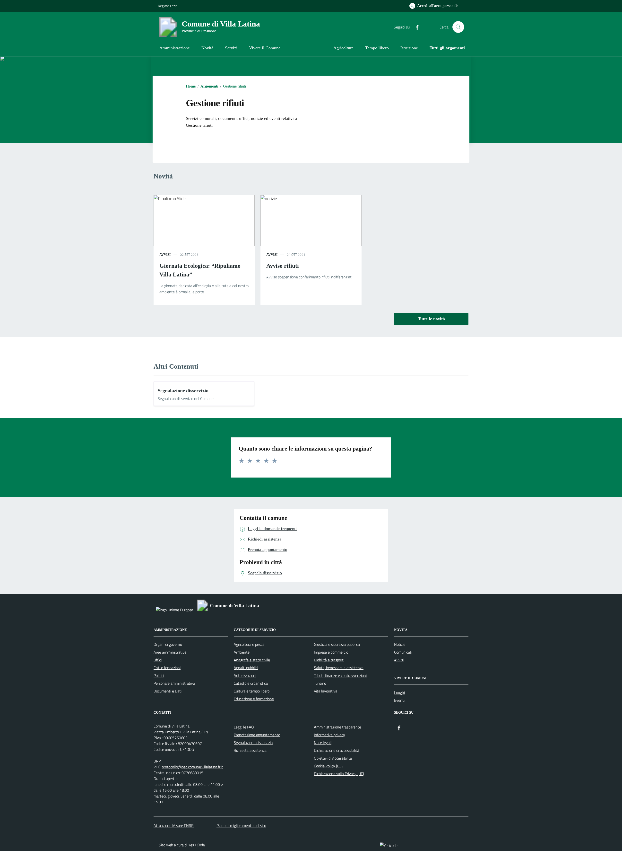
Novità (207, 47)
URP (157, 761)
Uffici (158, 660)
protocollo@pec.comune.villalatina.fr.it (192, 767)
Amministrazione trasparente (337, 727)
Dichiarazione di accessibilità (336, 750)
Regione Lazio (167, 5)
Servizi (231, 47)
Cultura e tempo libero (251, 691)
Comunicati (403, 652)
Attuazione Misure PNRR (174, 825)
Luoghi (399, 692)
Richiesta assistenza (250, 750)
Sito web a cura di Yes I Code (182, 845)
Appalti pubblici (246, 668)
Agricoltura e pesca (249, 644)
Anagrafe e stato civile (252, 660)
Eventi (399, 700)
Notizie (399, 644)
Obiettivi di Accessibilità (333, 758)
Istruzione (409, 47)
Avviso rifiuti (282, 266)
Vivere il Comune (264, 47)
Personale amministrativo (174, 683)
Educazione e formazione (254, 699)
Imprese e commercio (331, 652)
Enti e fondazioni (167, 668)
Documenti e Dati (167, 691)
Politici (159, 675)
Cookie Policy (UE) (328, 766)
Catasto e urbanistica (251, 683)
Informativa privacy (329, 735)
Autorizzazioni (245, 675)
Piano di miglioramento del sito (241, 825)
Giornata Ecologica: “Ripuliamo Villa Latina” (200, 270)
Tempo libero (377, 47)
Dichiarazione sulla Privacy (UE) (339, 774)
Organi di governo (168, 644)
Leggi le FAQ (244, 727)
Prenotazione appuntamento (257, 735)
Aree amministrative (170, 652)
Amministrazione (174, 47)
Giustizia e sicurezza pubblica (337, 644)
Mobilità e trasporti (329, 660)
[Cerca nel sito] (458, 27)
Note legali (322, 742)
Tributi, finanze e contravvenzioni (340, 675)
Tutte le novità (431, 318)
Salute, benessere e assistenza (338, 668)
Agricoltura (343, 47)
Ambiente (242, 652)
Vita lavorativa (325, 691)
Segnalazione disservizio (183, 390)
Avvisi (165, 255)
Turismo (320, 683)
